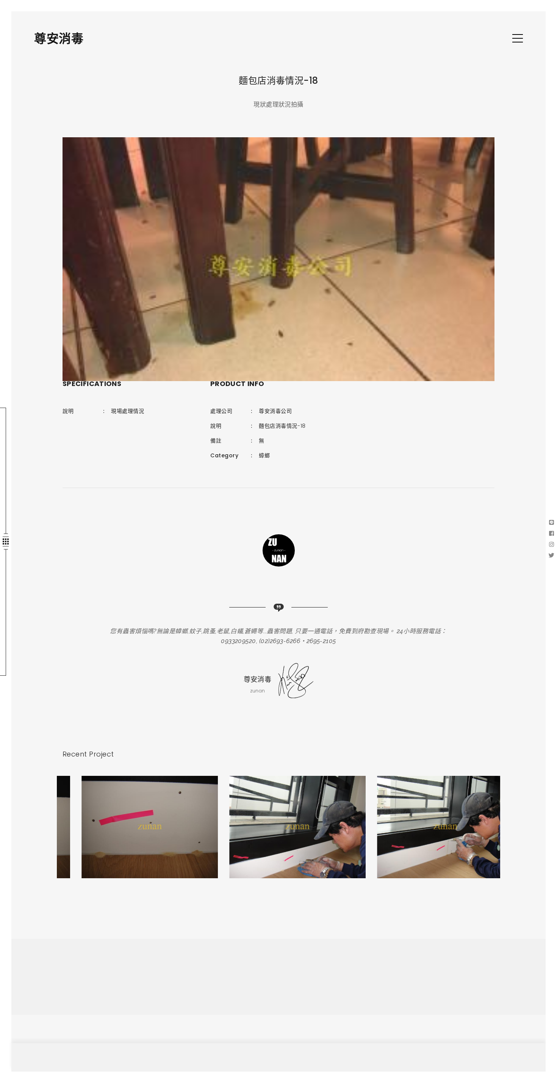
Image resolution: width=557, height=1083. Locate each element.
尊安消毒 (59, 38)
